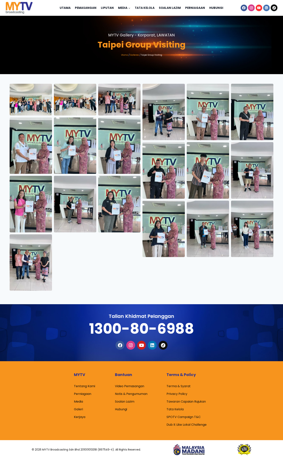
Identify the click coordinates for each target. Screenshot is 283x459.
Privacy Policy (177, 394)
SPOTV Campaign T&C (184, 417)
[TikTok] (274, 8)
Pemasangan (85, 8)
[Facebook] (244, 8)
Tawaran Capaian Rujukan (186, 401)
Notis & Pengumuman (131, 394)
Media (78, 401)
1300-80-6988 (141, 328)
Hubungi (216, 8)
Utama (65, 8)
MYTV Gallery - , (141, 35)
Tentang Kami (84, 386)
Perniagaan (195, 8)
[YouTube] (259, 8)
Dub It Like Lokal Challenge (187, 424)
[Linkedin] (266, 8)
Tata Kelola (145, 8)
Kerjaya (79, 417)
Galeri (78, 409)
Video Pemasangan (129, 386)
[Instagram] (251, 8)
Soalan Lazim (170, 8)
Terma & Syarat (179, 386)
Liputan (107, 8)
